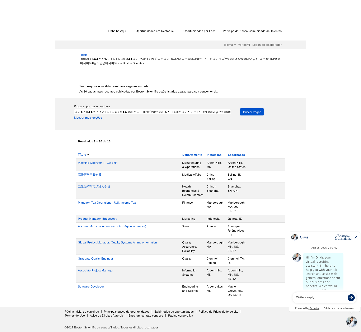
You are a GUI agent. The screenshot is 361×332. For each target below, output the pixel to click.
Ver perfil (244, 44)
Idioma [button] (229, 44)
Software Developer (91, 286)
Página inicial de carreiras (82, 311)
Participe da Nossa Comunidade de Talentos (252, 31)
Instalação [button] (214, 154)
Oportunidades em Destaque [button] (155, 31)
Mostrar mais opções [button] (88, 117)
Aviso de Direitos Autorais (106, 315)
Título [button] (82, 154)
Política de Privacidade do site (218, 311)
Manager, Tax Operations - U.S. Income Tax (107, 202)
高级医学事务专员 (89, 174)
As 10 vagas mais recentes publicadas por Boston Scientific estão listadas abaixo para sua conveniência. (148, 91)
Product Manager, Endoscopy (97, 218)
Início (84, 54)
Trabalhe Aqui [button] (117, 31)
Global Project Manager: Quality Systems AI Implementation (117, 242)
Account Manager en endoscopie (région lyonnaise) (112, 226)
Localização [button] (236, 154)
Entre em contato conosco (145, 315)
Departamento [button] (192, 154)
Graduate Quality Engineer (95, 258)
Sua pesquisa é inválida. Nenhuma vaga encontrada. (114, 86)
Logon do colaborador (267, 44)
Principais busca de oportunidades (126, 311)
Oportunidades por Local (199, 31)
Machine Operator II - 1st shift (97, 162)
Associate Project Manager (95, 270)
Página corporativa (180, 315)
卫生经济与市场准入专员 (94, 186)
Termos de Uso (75, 315)
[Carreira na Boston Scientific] (104, 15)
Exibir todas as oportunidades (174, 311)
